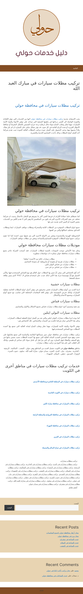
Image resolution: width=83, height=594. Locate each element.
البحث (76, 503)
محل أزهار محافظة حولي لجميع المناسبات (62, 533)
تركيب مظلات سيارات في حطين (36, 477)
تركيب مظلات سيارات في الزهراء (60, 467)
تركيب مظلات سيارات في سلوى (59, 481)
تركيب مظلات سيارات (68, 461)
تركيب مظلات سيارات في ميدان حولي (43, 484)
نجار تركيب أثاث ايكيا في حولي (58, 571)
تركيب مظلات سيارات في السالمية (33, 467)
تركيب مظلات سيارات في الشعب (52, 471)
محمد (76, 571)
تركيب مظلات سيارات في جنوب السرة (65, 477)
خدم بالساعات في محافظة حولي (54, 576)
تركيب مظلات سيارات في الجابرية (39, 464)
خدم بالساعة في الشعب (69, 546)
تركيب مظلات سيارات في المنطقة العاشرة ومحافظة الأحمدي (56, 382)
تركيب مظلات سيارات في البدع (65, 464)
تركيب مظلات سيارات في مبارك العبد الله (30, 481)
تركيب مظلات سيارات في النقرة (45, 474)
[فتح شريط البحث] (3, 69)
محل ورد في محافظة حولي (68, 536)
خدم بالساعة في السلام (69, 543)
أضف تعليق (73, 487)
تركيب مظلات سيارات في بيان (20, 474)
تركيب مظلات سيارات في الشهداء (24, 471)
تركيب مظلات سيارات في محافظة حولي (47, 105)
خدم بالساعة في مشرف (69, 539)
